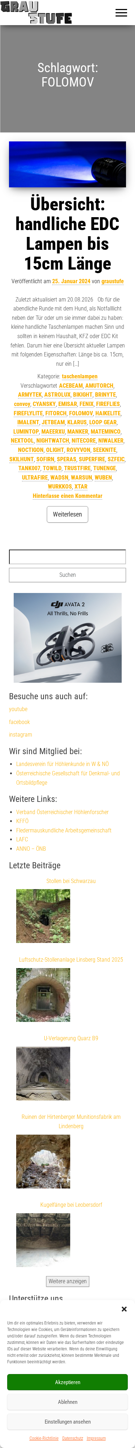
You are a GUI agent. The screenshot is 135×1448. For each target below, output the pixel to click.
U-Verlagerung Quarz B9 (71, 1038)
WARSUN (81, 477)
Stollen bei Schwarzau (71, 881)
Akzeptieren (67, 1382)
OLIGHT (55, 450)
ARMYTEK (30, 394)
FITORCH (56, 413)
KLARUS (77, 422)
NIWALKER (110, 440)
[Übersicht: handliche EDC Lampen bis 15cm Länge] (67, 164)
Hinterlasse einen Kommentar (67, 495)
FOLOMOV (81, 413)
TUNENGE (104, 468)
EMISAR (67, 404)
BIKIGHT (83, 394)
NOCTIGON (31, 450)
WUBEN (103, 477)
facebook (19, 722)
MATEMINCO (106, 431)
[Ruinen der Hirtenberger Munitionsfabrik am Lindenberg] (43, 1163)
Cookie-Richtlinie (44, 1438)
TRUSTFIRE (77, 468)
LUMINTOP (26, 431)
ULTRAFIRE (35, 477)
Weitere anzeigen (68, 1281)
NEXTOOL (22, 440)
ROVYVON (78, 450)
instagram (20, 734)
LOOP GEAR (103, 422)
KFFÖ (22, 821)
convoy (22, 404)
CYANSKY (44, 404)
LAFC (22, 839)
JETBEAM (53, 422)
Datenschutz (72, 1438)
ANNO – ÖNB (31, 848)
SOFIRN (45, 459)
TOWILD (52, 468)
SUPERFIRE (92, 459)
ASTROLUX (57, 394)
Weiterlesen (67, 514)
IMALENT (28, 422)
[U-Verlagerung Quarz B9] (43, 1075)
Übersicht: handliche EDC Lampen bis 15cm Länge (67, 234)
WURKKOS (60, 486)
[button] (124, 1309)
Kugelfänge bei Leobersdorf (71, 1204)
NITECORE (84, 440)
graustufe (113, 281)
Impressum (96, 1438)
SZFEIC (116, 459)
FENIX (87, 404)
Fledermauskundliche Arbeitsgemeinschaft (64, 830)
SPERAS (66, 459)
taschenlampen (80, 376)
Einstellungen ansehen (68, 1422)
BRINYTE (105, 394)
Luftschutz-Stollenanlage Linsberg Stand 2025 (71, 959)
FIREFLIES (108, 404)
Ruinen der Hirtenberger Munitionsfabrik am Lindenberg (71, 1121)
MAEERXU (53, 431)
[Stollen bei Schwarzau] (43, 917)
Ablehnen (67, 1402)
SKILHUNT (21, 459)
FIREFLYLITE (28, 413)
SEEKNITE (104, 450)
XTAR (81, 486)
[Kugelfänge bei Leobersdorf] (43, 1241)
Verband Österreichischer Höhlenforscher (62, 812)
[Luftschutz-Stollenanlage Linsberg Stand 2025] (43, 996)
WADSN (59, 477)
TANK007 (29, 468)
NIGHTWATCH (52, 440)
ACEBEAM (71, 385)
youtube (18, 709)
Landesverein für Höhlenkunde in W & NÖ (62, 764)
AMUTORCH (99, 385)
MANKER (77, 431)
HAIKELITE (108, 413)
